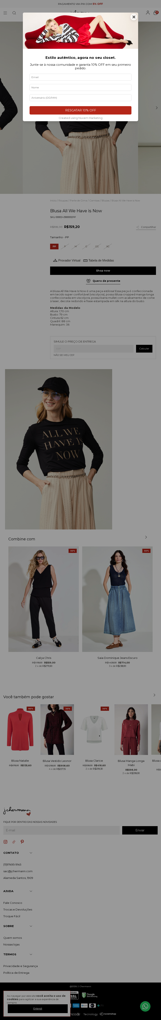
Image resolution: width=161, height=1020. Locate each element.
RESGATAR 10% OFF (80, 110)
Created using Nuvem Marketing (81, 118)
